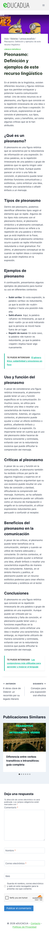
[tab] (19, 774)
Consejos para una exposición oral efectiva (38, 690)
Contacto (35, 923)
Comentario (11, 807)
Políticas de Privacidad (24, 927)
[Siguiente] (42, 747)
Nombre (10, 850)
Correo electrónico (15, 863)
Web (7, 876)
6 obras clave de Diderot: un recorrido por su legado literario (12, 691)
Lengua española (12, 49)
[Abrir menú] (43, 5)
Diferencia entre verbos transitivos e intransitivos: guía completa (22, 760)
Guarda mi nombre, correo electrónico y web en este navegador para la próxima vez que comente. (25, 886)
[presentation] (24, 737)
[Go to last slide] (7, 747)
